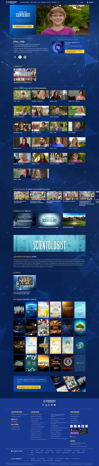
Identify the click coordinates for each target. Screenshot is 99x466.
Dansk (37, 450)
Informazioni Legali (88, 464)
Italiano (32, 452)
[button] (1, 195)
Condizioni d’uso (53, 464)
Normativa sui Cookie (64, 464)
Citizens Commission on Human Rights (59, 438)
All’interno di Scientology (36, 414)
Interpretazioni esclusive (36, 435)
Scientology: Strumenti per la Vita (58, 418)
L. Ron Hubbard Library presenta (38, 426)
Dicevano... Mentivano (55, 432)
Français (32, 454)
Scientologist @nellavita (36, 437)
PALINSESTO (43, 2)
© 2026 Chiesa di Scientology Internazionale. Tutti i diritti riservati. (20, 464)
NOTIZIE (49, 2)
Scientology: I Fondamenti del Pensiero (39, 439)
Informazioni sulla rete (15, 416)
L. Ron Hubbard (50, 458)
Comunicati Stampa (15, 426)
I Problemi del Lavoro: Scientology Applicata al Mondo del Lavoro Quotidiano (58, 415)
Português (58, 452)
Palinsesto (14, 421)
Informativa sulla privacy (76, 464)
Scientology (33, 458)
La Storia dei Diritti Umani (56, 434)
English (32, 450)
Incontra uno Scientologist (36, 418)
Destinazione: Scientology (36, 416)
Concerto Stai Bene (55, 420)
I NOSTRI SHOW (33, 2)
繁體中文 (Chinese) (81, 452)
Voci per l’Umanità (35, 420)
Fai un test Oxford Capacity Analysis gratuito (74, 51)
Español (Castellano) (68, 450)
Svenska (73, 452)
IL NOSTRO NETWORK (24, 2)
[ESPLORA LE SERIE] (19, 310)
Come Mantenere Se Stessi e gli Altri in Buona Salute (58, 423)
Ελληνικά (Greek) (49, 450)
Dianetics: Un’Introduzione (36, 428)
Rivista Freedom (58, 460)
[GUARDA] (80, 310)
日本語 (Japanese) (39, 452)
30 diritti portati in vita (55, 436)
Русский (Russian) (66, 452)
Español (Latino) (58, 450)
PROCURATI (55, 2)
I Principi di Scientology (36, 424)
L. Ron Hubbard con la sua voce (37, 422)
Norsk (52, 452)
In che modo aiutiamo (75, 458)
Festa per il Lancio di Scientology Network (19, 414)
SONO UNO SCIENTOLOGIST (22, 38)
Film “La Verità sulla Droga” (56, 429)
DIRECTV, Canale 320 (74, 414)
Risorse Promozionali (15, 428)
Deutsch (42, 450)
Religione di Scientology (47, 460)
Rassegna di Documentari (36, 433)
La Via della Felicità (54, 425)
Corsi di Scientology (41, 458)
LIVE (39, 2)
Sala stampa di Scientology (36, 460)
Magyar (83, 450)
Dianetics (67, 458)
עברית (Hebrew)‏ (77, 450)
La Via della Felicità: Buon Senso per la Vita (59, 427)
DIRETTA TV (14, 419)
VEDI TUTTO (80, 363)
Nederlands (47, 452)
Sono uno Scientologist (35, 431)
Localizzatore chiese (59, 458)
